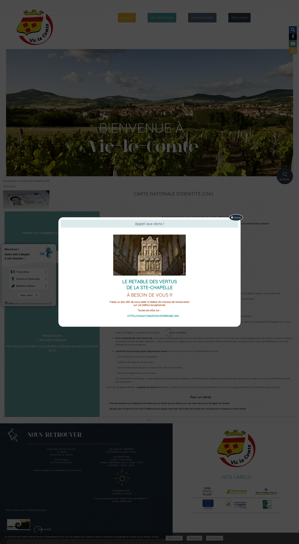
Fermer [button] (237, 217)
